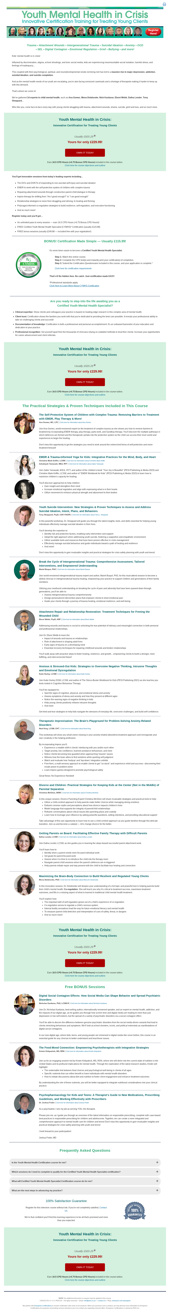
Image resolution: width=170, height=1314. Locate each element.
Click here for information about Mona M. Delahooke (79, 880)
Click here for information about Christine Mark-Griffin (86, 461)
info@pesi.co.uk (90, 1301)
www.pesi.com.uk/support (121, 1301)
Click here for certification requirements (73, 268)
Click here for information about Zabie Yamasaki (86, 464)
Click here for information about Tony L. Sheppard (90, 515)
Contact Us (102, 1301)
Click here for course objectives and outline (85, 165)
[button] (164, 4)
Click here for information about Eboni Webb (78, 619)
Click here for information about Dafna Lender (75, 837)
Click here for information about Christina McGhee (80, 793)
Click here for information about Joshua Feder (72, 1103)
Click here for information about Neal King (76, 729)
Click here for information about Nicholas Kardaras (89, 1003)
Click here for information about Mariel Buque (73, 569)
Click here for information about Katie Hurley (74, 674)
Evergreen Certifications (43, 1306)
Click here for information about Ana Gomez (75, 422)
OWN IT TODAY (85, 152)
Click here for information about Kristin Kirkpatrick (83, 1051)
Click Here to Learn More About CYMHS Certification (74, 286)
